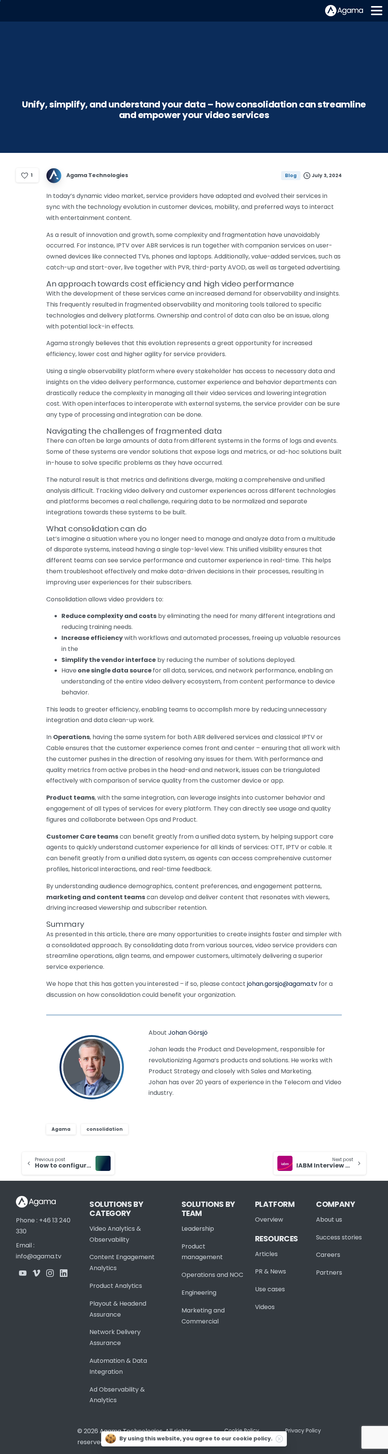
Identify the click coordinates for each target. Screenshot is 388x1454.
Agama (61, 1129)
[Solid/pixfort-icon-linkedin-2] (63, 1273)
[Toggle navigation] (376, 10)
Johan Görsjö (188, 1032)
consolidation (104, 1129)
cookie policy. (252, 1438)
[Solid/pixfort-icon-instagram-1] (50, 1273)
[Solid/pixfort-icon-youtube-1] (23, 1273)
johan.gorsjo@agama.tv (282, 983)
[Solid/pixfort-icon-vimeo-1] (36, 1273)
